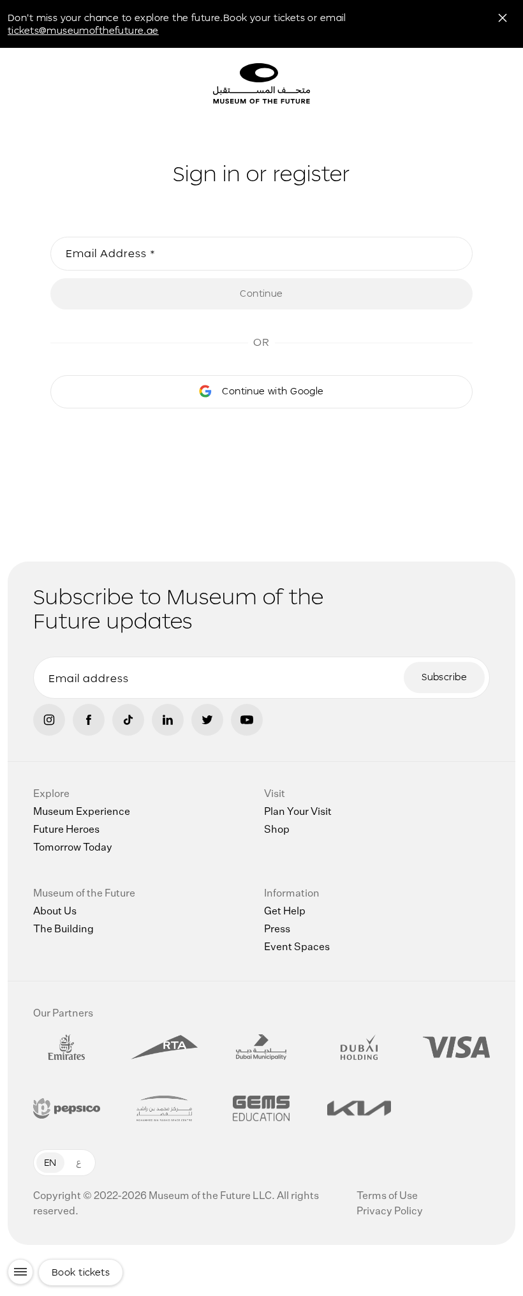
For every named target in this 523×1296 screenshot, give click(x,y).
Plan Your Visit (298, 812)
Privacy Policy (390, 1212)
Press (277, 930)
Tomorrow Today (72, 848)
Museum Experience (81, 812)
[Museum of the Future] (310, 85)
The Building (63, 930)
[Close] (502, 18)
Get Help (285, 912)
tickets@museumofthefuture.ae (83, 30)
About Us (55, 912)
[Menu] (20, 1272)
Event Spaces (297, 947)
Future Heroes (66, 830)
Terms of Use (387, 1196)
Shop (277, 830)
